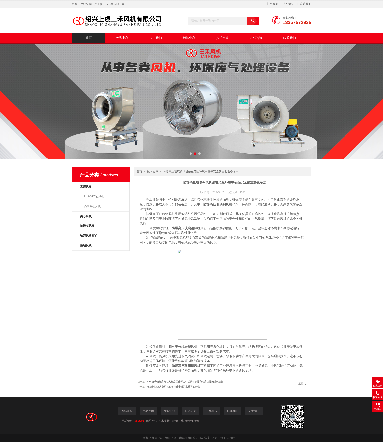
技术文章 (222, 38)
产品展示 (148, 411)
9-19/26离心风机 (94, 196)
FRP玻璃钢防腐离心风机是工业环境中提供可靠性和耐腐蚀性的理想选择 (185, 381)
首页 (88, 38)
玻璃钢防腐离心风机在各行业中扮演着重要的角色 (173, 386)
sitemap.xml (192, 420)
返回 (300, 383)
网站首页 (127, 411)
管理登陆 (151, 420)
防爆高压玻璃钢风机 (217, 204)
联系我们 (305, 3)
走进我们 (155, 38)
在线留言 (289, 3)
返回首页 (272, 3)
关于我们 (254, 411)
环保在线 (178, 420)
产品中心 (122, 38)
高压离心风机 (92, 206)
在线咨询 (256, 38)
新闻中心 (189, 38)
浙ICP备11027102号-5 (227, 437)
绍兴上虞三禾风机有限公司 (108, 4)
